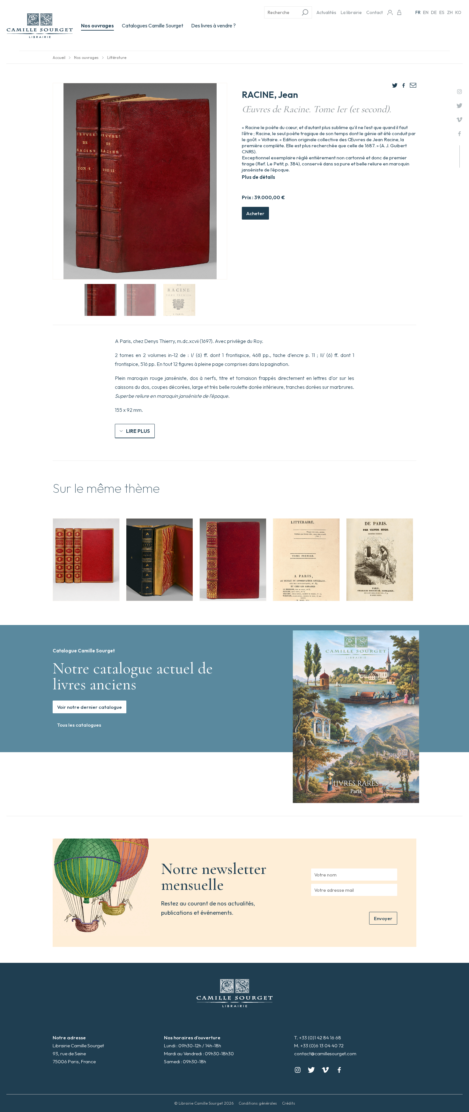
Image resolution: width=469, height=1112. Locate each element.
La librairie (351, 12)
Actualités (326, 12)
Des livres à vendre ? (213, 25)
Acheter (255, 213)
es (441, 12)
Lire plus (138, 431)
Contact (374, 12)
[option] (86, 559)
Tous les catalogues (79, 725)
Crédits (288, 1103)
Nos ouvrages (97, 25)
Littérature (116, 57)
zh (450, 12)
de (434, 12)
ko (458, 12)
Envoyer (383, 918)
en (425, 12)
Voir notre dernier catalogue (89, 707)
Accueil (59, 57)
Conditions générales (258, 1103)
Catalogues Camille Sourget (152, 25)
